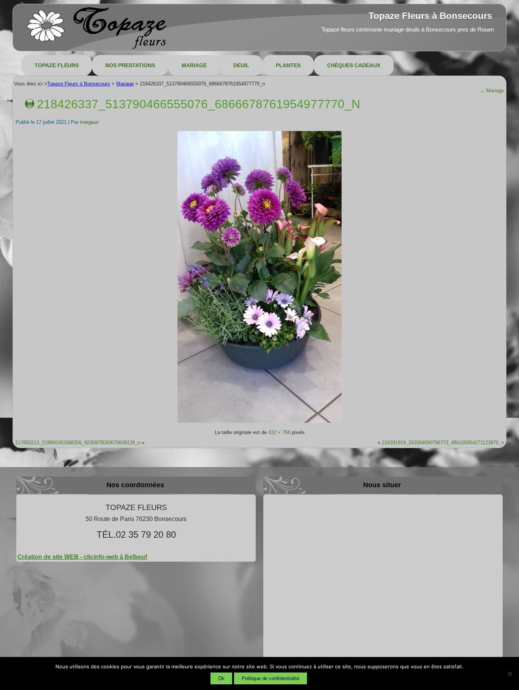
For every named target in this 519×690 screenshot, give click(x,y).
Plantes (288, 65)
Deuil (241, 65)
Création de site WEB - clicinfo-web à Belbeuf (82, 557)
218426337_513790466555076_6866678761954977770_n (198, 104)
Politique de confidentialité (270, 678)
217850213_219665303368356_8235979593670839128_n (77, 442)
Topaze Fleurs (57, 65)
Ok (221, 678)
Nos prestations (130, 65)
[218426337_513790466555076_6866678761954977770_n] (259, 422)
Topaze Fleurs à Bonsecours (430, 16)
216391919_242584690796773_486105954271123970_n (443, 442)
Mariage (194, 65)
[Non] (509, 673)
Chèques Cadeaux (353, 65)
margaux (89, 122)
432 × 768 (279, 432)
